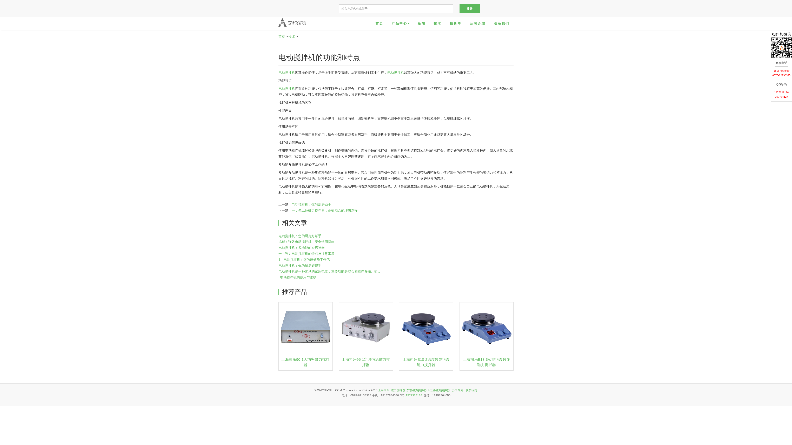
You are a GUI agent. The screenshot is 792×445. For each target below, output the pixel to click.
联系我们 (501, 23)
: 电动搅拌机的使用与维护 (297, 277)
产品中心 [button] (399, 23)
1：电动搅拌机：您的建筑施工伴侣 (304, 259)
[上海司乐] (292, 22)
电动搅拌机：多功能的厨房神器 (301, 247)
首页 (379, 23)
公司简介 (457, 390)
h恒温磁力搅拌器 (439, 390)
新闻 (421, 23)
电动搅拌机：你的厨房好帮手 (299, 265)
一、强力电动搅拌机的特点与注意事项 (306, 253)
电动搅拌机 (286, 72)
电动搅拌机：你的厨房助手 (311, 204)
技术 (438, 23)
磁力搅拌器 (398, 390)
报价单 (456, 23)
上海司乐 (384, 390)
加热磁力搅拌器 (417, 390)
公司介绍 (478, 23)
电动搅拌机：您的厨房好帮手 (299, 236)
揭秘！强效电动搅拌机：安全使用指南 (306, 242)
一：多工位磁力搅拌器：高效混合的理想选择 (325, 210)
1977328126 (414, 395)
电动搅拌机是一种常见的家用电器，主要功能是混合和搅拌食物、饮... (329, 271)
